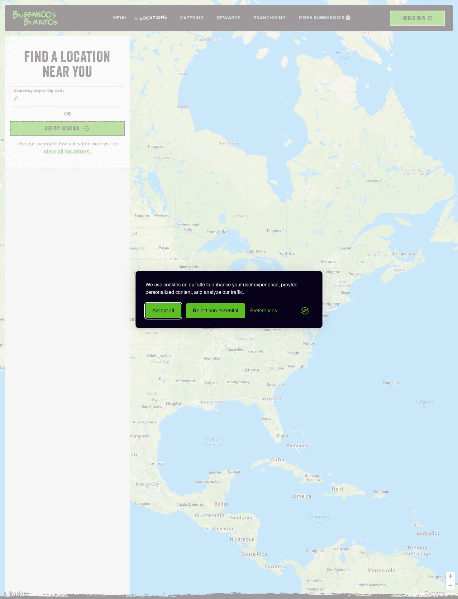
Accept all (163, 310)
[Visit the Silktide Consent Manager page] (305, 310)
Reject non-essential (215, 310)
